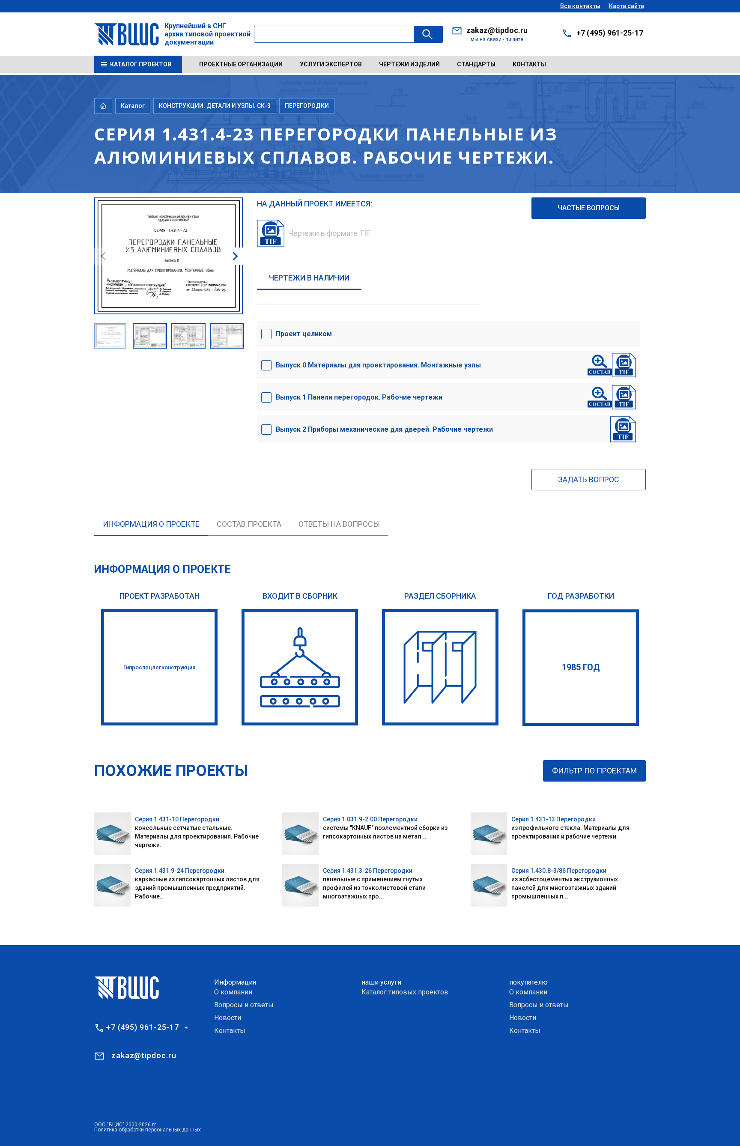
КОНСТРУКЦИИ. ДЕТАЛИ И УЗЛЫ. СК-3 (215, 105)
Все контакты (580, 6)
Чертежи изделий (409, 64)
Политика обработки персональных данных (147, 1130)
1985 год (581, 667)
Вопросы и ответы (244, 1005)
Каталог (133, 105)
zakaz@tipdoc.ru (497, 30)
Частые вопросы (589, 208)
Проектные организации (241, 64)
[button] (235, 256)
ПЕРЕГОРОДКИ (307, 105)
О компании (233, 992)
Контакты (529, 64)
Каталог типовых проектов (404, 992)
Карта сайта (626, 6)
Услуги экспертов (331, 64)
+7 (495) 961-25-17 (609, 32)
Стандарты (476, 64)
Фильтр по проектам (594, 770)
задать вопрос (588, 479)
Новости (227, 1018)
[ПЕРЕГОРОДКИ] (440, 667)
